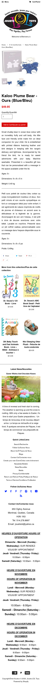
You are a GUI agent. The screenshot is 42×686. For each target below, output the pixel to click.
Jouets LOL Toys (33, 678)
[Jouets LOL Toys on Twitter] (6, 491)
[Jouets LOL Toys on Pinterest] (16, 491)
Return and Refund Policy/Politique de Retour (21, 476)
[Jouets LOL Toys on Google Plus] (21, 491)
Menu (6, 2)
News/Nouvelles (21, 467)
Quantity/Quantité (9, 112)
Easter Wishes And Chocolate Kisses (21, 373)
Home (4, 45)
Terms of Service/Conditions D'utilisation (21, 480)
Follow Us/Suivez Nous (21, 447)
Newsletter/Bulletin (21, 463)
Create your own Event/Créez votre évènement (21, 460)
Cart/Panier (36, 2)
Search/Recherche (21, 444)
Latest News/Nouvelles (21, 369)
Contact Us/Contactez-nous (21, 457)
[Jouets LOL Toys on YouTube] (36, 491)
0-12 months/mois (15, 45)
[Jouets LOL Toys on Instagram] (26, 491)
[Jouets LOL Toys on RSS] (21, 496)
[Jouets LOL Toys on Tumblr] (31, 491)
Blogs (21, 454)
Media (21, 470)
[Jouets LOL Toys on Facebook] (11, 491)
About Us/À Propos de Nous (21, 451)
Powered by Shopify (21, 681)
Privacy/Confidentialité (21, 473)
